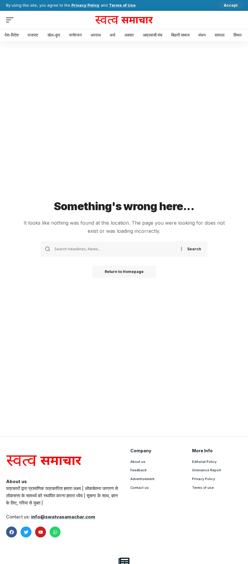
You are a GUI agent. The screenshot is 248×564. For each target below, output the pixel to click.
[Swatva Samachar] (124, 20)
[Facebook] (11, 532)
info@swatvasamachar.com (63, 517)
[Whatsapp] (55, 532)
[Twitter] (26, 532)
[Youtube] (40, 532)
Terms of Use (122, 5)
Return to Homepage (124, 271)
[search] (237, 20)
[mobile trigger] (11, 20)
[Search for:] (115, 249)
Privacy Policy (85, 5)
